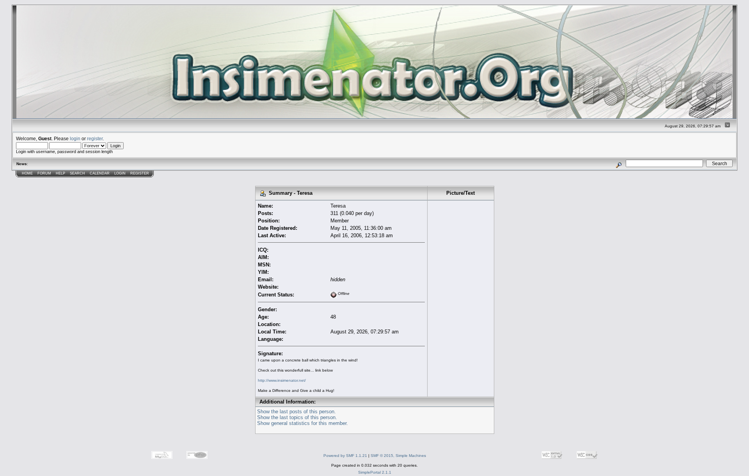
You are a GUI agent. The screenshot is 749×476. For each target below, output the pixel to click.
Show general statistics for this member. (302, 423)
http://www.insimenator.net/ (282, 380)
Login (120, 173)
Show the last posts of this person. (296, 411)
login (75, 138)
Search (77, 173)
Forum (44, 173)
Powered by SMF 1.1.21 (345, 455)
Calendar (100, 173)
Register (139, 173)
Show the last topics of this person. (297, 417)
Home (27, 173)
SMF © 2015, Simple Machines (398, 455)
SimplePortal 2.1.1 (374, 472)
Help (60, 173)
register (95, 138)
